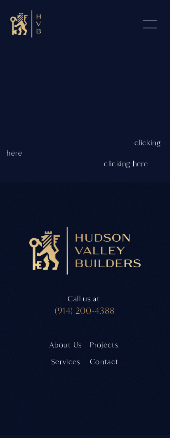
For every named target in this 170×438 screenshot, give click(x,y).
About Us (66, 344)
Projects (104, 344)
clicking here (126, 163)
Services (65, 361)
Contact (104, 361)
